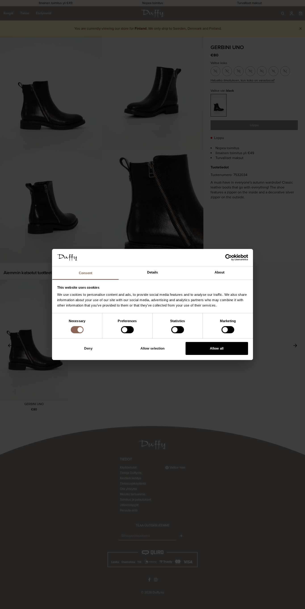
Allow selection (152, 348)
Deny (88, 348)
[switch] (127, 329)
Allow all (217, 348)
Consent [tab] (85, 273)
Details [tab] (152, 272)
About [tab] (219, 272)
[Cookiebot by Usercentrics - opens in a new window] (228, 257)
